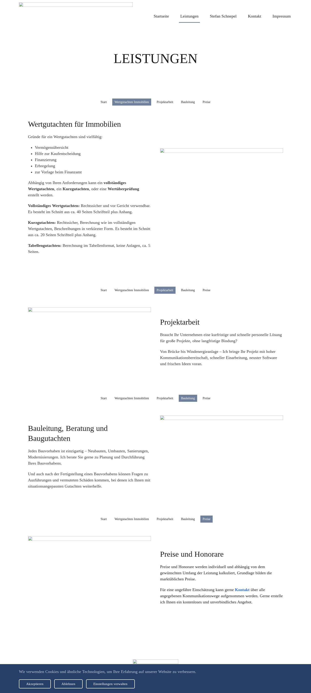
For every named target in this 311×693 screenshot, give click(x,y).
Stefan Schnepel (223, 16)
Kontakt (254, 16)
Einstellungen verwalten (110, 684)
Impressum (282, 16)
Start (104, 102)
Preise (206, 102)
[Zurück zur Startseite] (76, 16)
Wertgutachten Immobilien (132, 102)
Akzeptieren (34, 684)
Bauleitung (188, 102)
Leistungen (189, 16)
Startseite (161, 16)
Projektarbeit (165, 102)
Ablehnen (68, 684)
